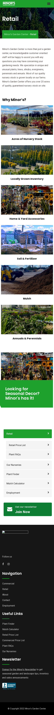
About (5, 594)
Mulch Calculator (15, 483)
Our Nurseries (13, 464)
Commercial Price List (13, 640)
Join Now (22, 512)
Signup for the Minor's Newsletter (19, 669)
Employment (13, 492)
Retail (9, 433)
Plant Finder (12, 474)
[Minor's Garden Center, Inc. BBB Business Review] (9, 686)
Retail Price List (17, 445)
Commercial (8, 583)
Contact (6, 600)
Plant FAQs (15, 454)
